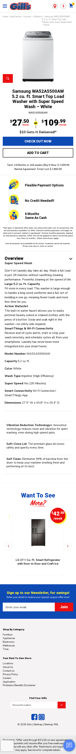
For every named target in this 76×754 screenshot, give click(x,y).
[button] (8, 546)
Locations (8, 663)
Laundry (27, 16)
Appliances (15, 16)
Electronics (9, 642)
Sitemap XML (51, 724)
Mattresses (9, 645)
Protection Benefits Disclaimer (19, 685)
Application (9, 682)
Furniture (7, 634)
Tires (6, 649)
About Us (8, 667)
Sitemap (38, 724)
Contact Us (9, 671)
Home (5, 16)
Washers (38, 16)
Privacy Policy (10, 674)
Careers (7, 678)
